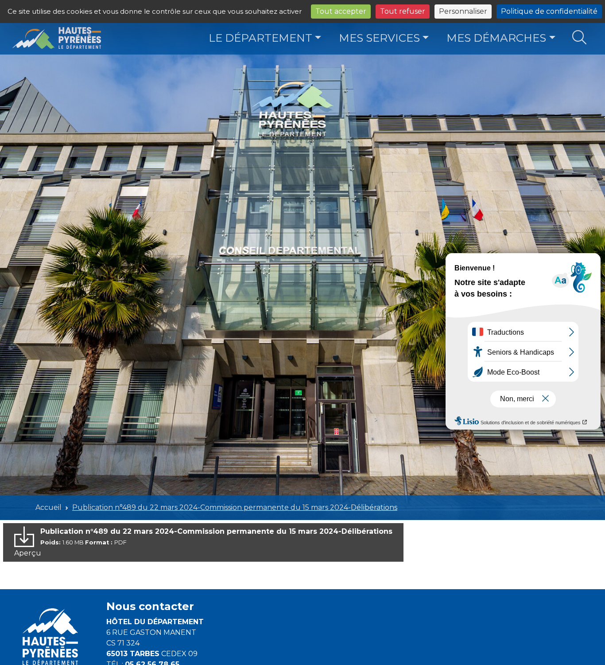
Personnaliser (463, 11)
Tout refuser (402, 11)
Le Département (260, 37)
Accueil (48, 507)
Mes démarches (496, 37)
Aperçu (27, 553)
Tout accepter (340, 11)
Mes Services (379, 37)
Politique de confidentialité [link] (549, 11)
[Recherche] (579, 38)
